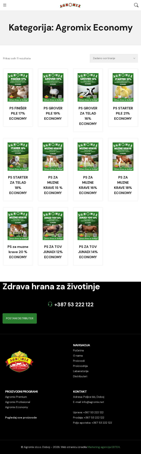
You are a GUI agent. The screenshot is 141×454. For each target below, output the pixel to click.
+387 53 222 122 (74, 304)
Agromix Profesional (17, 402)
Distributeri (80, 376)
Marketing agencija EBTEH (104, 447)
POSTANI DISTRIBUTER (19, 318)
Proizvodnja (80, 366)
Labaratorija (80, 371)
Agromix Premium (16, 397)
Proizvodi (79, 361)
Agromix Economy (16, 407)
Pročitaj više (18, 95)
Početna (78, 350)
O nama (78, 355)
